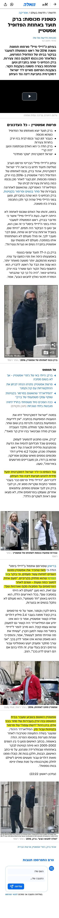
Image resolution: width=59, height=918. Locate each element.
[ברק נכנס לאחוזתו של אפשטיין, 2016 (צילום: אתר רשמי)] (29, 323)
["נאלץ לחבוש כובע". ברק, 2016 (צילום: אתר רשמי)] (29, 811)
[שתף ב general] (5, 4)
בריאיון (52, 566)
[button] (45, 4)
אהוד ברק (51, 847)
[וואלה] (29, 4)
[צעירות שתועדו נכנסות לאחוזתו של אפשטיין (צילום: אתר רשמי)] (29, 535)
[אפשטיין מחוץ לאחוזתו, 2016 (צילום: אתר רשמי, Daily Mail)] (29, 685)
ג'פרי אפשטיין (38, 847)
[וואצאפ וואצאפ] (11, 4)
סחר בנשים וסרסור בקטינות (22, 191)
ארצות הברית (24, 847)
